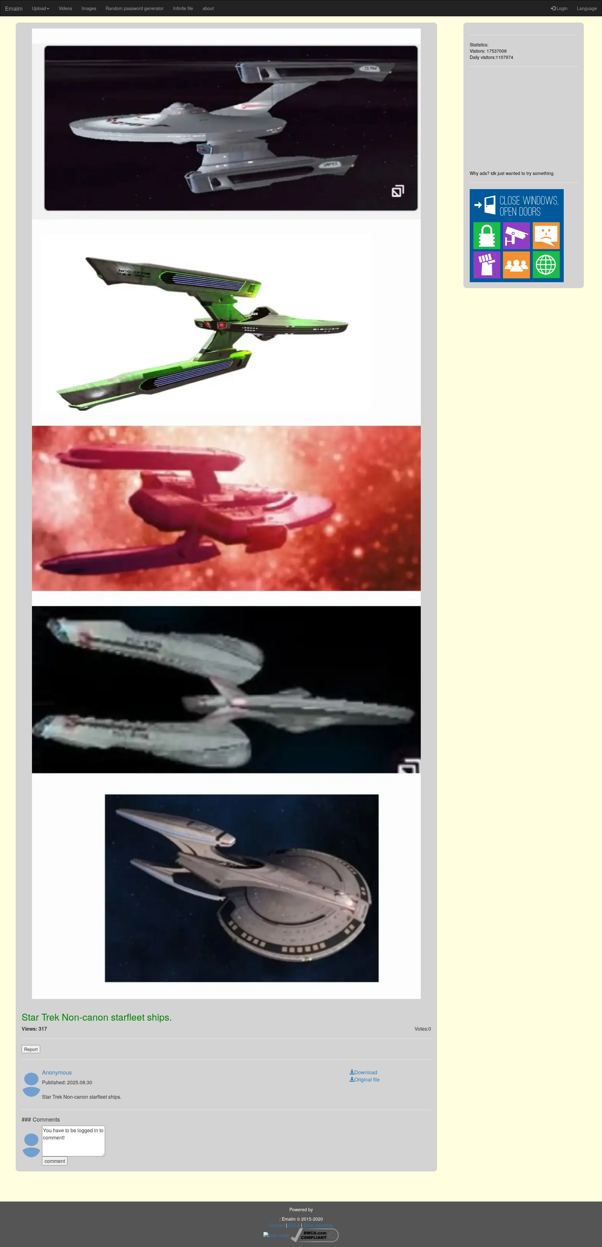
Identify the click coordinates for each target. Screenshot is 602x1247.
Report (31, 1049)
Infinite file (183, 8)
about (208, 8)
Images (89, 8)
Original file (367, 1079)
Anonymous (57, 1072)
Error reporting (318, 1225)
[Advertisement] (524, 118)
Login (561, 8)
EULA (294, 1225)
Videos (65, 8)
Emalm (14, 8)
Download (365, 1072)
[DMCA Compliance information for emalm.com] (314, 1234)
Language (587, 8)
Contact (277, 1225)
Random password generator (135, 8)
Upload (39, 8)
